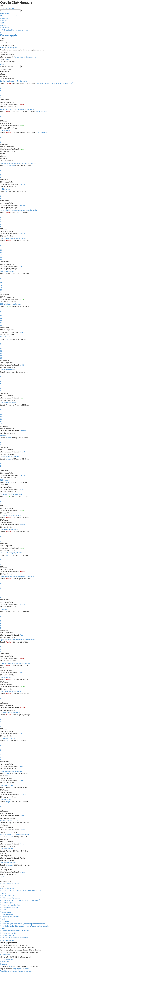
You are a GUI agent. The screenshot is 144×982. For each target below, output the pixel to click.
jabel (7, 482)
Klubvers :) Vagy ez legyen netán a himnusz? (15, 663)
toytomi (22, 184)
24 (1, 285)
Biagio (8, 801)
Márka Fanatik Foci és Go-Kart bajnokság (14, 834)
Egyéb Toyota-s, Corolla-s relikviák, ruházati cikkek (17, 639)
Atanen (22, 205)
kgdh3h (8, 59)
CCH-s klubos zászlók (7, 370)
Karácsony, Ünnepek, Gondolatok (11, 771)
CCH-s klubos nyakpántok (9, 529)
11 (1, 348)
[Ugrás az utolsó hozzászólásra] (24, 365)
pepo (21, 332)
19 (1, 250)
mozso (22, 125)
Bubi (21, 672)
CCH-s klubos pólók (7, 271)
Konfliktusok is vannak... (8, 738)
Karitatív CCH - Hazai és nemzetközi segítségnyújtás (18, 210)
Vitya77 (22, 604)
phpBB (11, 966)
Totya (22, 844)
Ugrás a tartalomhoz (7, 8)
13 (1, 318)
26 (1, 290)
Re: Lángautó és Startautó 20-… (25, 57)
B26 (7, 191)
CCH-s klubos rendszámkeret (10, 304)
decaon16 (9, 837)
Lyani (7, 339)
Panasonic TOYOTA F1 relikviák (11, 494)
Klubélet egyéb (8, 35)
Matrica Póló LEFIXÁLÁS (9, 820)
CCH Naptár (4, 480)
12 (1, 316)
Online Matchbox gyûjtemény (10, 712)
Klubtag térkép (5, 189)
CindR (8, 555)
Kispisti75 (23, 431)
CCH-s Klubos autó (7, 848)
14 (1, 320)
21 (1, 255)
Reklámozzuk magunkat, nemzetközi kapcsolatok (17, 576)
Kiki (7, 740)
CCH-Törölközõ (5, 799)
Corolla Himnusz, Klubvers (9, 456)
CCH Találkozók (42, 111)
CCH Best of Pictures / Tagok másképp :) (14, 238)
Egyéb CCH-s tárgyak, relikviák (11, 553)
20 (1, 252)
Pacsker (8, 83)
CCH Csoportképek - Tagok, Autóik (12, 691)
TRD (21, 733)
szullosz (8, 306)
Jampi (8, 773)
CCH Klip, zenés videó (8, 785)
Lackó (22, 365)
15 (1, 323)
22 (1, 257)
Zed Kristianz (10, 165)
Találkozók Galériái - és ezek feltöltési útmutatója (17, 109)
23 (1, 259)
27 (1, 292)
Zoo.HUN (23, 794)
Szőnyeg (3, 435)
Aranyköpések (5, 337)
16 (1, 325)
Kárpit (22, 816)
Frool (21, 635)
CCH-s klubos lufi (6, 677)
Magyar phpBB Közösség (21, 969)
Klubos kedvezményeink (8, 47)
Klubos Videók (5, 130)
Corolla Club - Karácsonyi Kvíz (10, 515)
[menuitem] (8, 16)
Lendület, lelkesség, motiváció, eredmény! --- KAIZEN (18, 163)
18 (1, 414)
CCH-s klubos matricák (8, 402)
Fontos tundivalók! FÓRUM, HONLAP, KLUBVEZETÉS (55, 83)
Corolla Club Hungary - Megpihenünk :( (13, 81)
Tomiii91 (23, 452)
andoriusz (9, 865)
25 (1, 287)
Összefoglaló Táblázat (7, 862)
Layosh (8, 459)
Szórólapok (4, 609)
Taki (21, 266)
